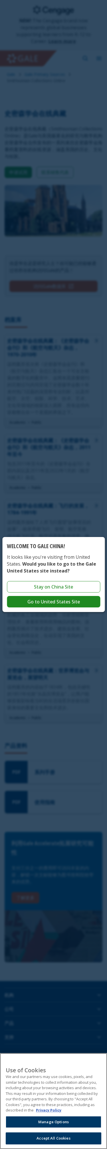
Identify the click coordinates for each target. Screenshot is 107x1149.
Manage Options (53, 1121)
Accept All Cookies (53, 1138)
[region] (53, 1101)
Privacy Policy (48, 1110)
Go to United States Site (53, 602)
